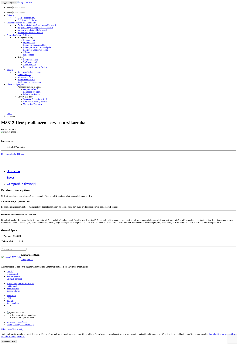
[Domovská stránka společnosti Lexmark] (24, 2)
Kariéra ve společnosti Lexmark (20, 283)
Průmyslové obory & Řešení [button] (19, 35)
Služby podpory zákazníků (29, 82)
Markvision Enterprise (32, 104)
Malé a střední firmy (26, 18)
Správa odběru (13, 303)
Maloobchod (28, 55)
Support (10, 300)
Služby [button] (10, 69)
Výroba (26, 52)
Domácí (10, 271)
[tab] (121, 171)
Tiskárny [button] (10, 15)
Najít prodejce (13, 286)
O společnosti (12, 274)
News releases (13, 288)
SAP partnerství (30, 62)
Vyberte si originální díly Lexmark (32, 30)
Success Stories (13, 291)
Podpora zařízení (30, 89)
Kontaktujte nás (13, 276)
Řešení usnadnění (30, 60)
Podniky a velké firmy (27, 20)
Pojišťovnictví (29, 42)
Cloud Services (29, 64)
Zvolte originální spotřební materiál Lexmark (37, 25)
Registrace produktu (31, 92)
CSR (9, 298)
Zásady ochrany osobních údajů (20, 324)
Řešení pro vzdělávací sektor (35, 50)
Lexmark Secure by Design (35, 67)
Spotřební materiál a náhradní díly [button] (21, 23)
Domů (9, 113)
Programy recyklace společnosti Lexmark (35, 27)
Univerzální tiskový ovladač (35, 102)
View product (27, 259)
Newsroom (11, 295)
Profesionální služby (26, 79)
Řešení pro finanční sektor (34, 45)
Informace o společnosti (17, 322)
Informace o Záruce (26, 77)
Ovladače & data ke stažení (35, 99)
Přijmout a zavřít (8, 341)
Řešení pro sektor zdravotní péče (37, 47)
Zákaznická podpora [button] (15, 84)
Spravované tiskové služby (29, 72)
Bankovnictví (29, 40)
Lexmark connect (14, 279)
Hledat (9, 7)
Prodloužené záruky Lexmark (30, 32)
